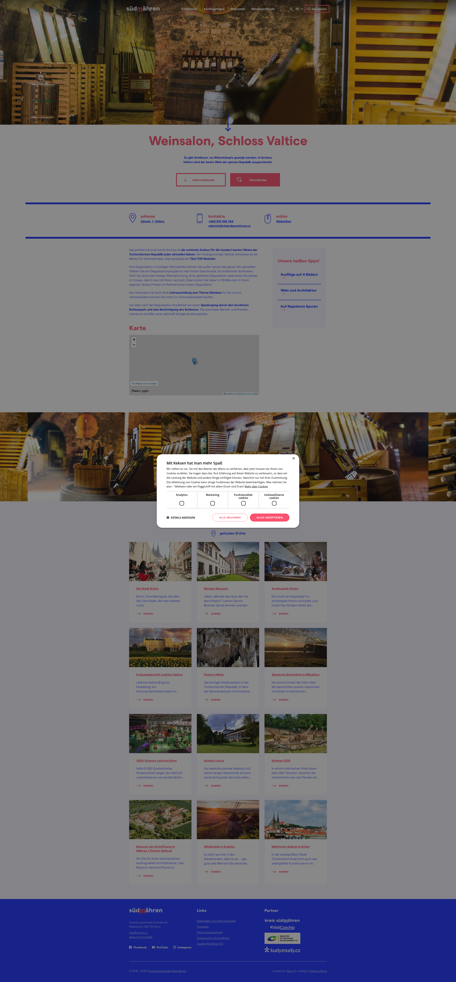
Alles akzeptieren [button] (270, 517)
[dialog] (228, 491)
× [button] (293, 458)
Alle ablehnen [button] (229, 517)
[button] (181, 517)
